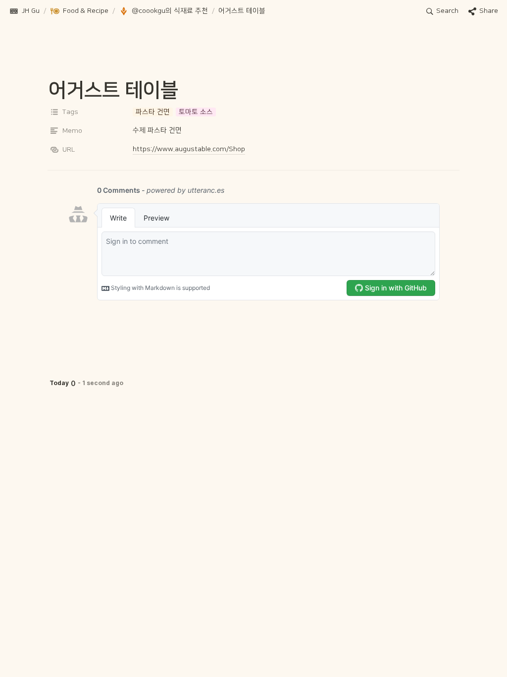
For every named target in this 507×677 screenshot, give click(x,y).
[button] (24, 11)
